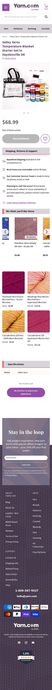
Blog (8, 502)
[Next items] (46, 232)
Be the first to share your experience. (26, 392)
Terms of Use (12, 536)
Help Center (11, 574)
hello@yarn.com (27, 596)
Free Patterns (39, 552)
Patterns (18, 28)
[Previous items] (5, 232)
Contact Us (11, 557)
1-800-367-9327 (26, 590)
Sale (35, 532)
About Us (10, 507)
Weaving (37, 526)
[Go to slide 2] (28, 113)
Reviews (9, 530)
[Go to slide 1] (24, 113)
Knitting (32, 28)
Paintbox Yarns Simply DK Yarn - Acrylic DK (25, 245)
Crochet (45, 28)
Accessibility (11, 579)
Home (4, 36)
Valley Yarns (10, 58)
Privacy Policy (12, 475)
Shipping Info (12, 563)
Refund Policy (12, 568)
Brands (36, 505)
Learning (37, 537)
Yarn (6, 28)
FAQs (8, 585)
